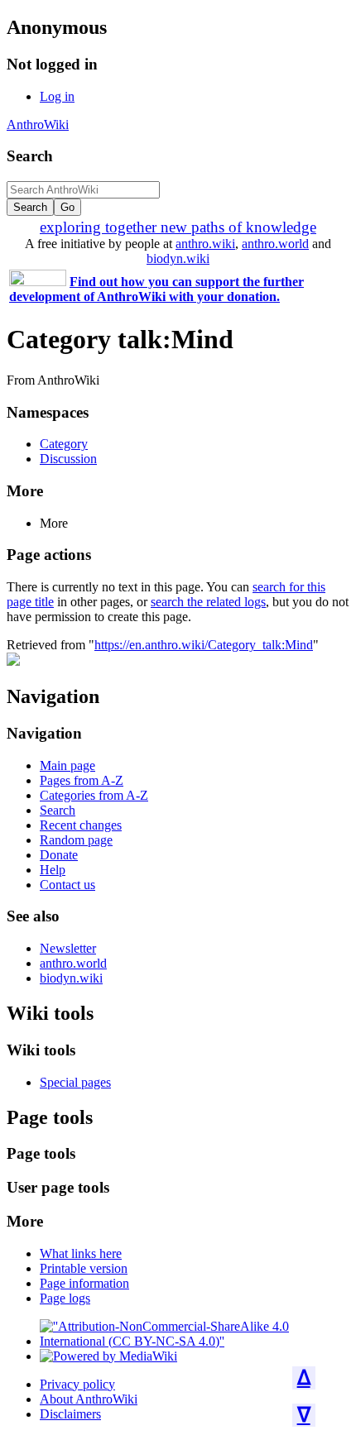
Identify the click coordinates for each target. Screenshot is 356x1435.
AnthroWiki (38, 124)
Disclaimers (70, 1414)
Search (30, 156)
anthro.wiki (205, 244)
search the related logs (208, 602)
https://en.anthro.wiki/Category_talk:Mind (203, 645)
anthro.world (275, 244)
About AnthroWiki (88, 1399)
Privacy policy (77, 1384)
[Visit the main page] (13, 661)
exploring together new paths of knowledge (178, 227)
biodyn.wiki (178, 258)
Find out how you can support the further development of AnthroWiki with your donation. (156, 289)
